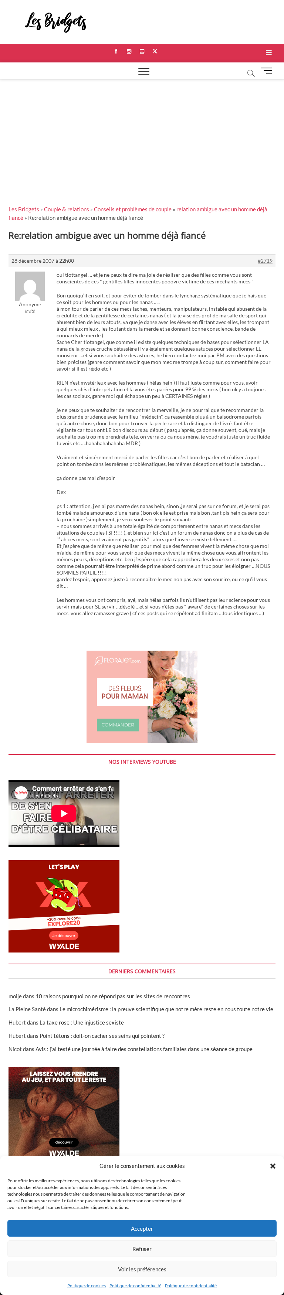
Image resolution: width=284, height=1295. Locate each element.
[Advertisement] (142, 135)
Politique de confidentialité (135, 1285)
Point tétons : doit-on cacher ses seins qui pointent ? (102, 1035)
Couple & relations (66, 209)
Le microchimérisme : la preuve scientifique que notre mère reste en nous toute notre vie (166, 1009)
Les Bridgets (24, 209)
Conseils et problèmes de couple (133, 209)
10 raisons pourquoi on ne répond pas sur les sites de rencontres (113, 996)
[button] (273, 1166)
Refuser (142, 1248)
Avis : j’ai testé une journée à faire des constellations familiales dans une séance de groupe (144, 1049)
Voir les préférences (142, 1269)
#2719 (265, 261)
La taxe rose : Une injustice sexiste (82, 1022)
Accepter (142, 1228)
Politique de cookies (86, 1285)
